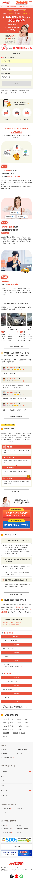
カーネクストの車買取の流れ (11, 625)
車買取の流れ (4, 749)
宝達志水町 (6, 733)
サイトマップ (4, 812)
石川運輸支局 (19, 607)
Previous (7, 327)
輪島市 (26, 719)
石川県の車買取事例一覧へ (16, 346)
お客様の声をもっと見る (15, 416)
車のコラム (19, 753)
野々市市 (20, 726)
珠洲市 (5, 722)
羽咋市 (19, 722)
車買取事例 (4, 753)
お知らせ (18, 832)
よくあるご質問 (5, 808)
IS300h (30, 329)
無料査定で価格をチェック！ (16, 525)
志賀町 (19, 729)
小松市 (19, 719)
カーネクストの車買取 (7, 757)
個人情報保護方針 (6, 829)
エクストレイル (12, 329)
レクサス (30, 327)
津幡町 (5, 729)
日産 (9, 327)
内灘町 (12, 729)
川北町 (28, 726)
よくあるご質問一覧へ (16, 594)
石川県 (9, 367)
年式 (6, 65)
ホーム (2, 6)
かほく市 (27, 722)
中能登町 (15, 733)
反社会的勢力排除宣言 (22, 829)
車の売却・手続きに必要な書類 (12, 623)
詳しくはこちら (16, 491)
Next (26, 327)
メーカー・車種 (9, 57)
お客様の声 (19, 808)
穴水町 (23, 733)
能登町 (5, 736)
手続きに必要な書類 (21, 749)
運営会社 (3, 825)
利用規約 (18, 825)
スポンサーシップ (6, 832)
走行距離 (7, 73)
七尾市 (12, 719)
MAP (22, 666)
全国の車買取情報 (11, 6)
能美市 (12, 726)
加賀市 (12, 722)
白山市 (13, 367)
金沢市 (5, 719)
